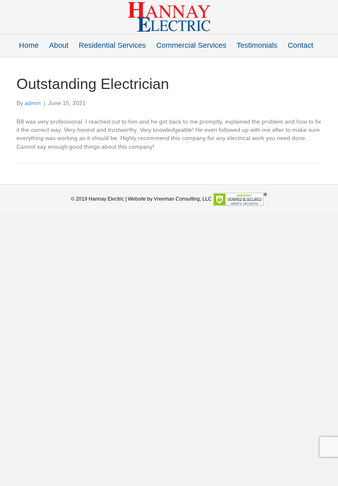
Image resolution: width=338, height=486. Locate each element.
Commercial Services (191, 45)
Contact (300, 45)
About (58, 45)
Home (29, 45)
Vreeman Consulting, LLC (183, 199)
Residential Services (112, 45)
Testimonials (257, 45)
